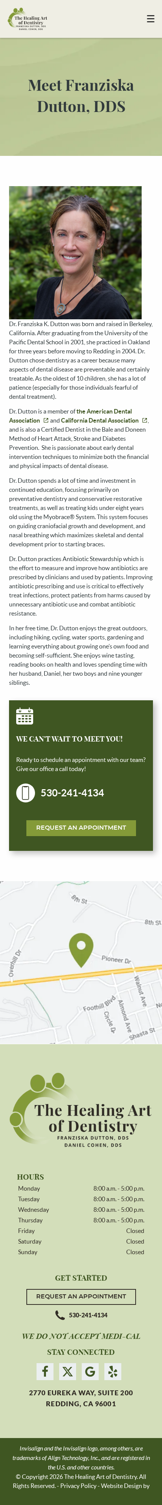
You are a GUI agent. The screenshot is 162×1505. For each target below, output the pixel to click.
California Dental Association (100, 420)
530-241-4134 (72, 792)
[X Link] (67, 1371)
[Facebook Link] (45, 1371)
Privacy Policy (78, 1485)
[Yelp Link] (112, 1371)
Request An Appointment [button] (81, 828)
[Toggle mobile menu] (150, 19)
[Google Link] (90, 1371)
